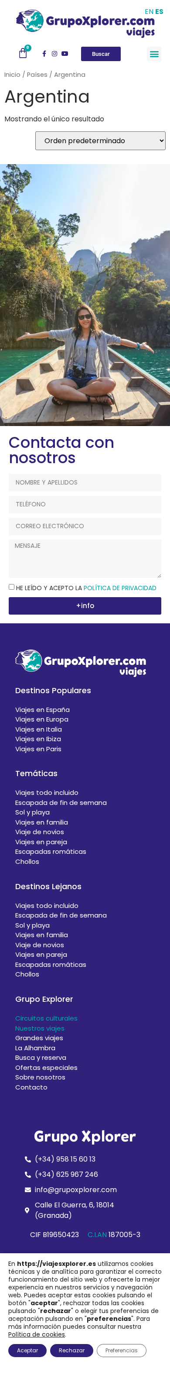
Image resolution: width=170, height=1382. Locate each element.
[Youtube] (65, 54)
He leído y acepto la (86, 588)
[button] (154, 54)
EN (149, 12)
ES (159, 12)
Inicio (12, 74)
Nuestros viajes (40, 1028)
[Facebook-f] (44, 54)
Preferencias (121, 1350)
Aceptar (27, 1350)
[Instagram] (54, 54)
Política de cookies (36, 1334)
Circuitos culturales (46, 1018)
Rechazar (72, 1350)
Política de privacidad (120, 588)
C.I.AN (97, 1235)
